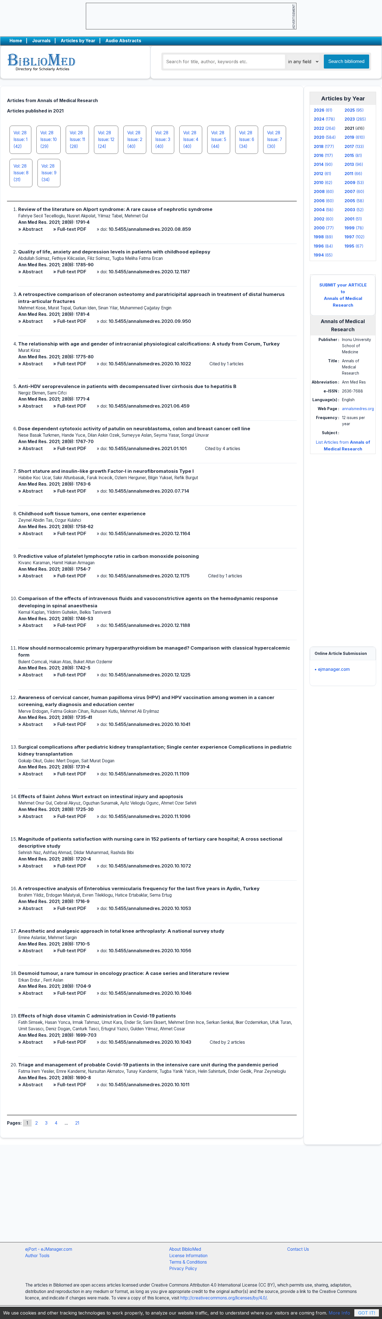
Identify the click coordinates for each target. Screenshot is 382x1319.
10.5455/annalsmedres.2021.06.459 (149, 406)
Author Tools (37, 1255)
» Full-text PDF (69, 229)
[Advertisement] (343, 545)
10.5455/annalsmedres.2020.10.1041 (149, 724)
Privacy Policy (183, 1268)
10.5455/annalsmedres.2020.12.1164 (149, 533)
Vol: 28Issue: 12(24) (106, 139)
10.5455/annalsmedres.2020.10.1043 (150, 1042)
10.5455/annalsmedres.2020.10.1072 (150, 866)
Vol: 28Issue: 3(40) (162, 139)
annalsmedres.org (358, 408)
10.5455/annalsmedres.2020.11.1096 (149, 816)
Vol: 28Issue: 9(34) (48, 172)
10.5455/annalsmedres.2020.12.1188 (149, 625)
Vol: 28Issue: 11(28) (77, 139)
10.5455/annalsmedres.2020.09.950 (150, 321)
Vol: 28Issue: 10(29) (48, 139)
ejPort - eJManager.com (48, 1249)
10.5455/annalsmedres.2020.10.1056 (150, 950)
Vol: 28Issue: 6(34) (246, 139)
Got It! (366, 1313)
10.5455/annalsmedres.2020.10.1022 (150, 363)
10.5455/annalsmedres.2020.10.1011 (149, 1084)
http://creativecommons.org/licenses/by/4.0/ (223, 1298)
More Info (339, 1313)
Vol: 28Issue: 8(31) (21, 172)
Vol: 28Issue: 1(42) (20, 139)
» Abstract (30, 229)
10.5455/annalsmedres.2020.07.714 (149, 491)
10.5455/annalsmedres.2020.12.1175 (149, 576)
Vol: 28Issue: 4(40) (190, 139)
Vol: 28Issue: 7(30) (274, 139)
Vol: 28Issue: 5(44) (218, 139)
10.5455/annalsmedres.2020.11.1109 (149, 774)
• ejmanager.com (332, 669)
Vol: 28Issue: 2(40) (134, 139)
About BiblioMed (185, 1249)
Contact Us (298, 1249)
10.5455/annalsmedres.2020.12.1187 (149, 271)
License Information (188, 1255)
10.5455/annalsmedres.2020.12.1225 (149, 675)
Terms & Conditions (188, 1262)
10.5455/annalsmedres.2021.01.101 (148, 448)
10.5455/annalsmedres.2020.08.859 (150, 229)
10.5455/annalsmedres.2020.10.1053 (150, 908)
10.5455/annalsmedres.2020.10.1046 (150, 993)
